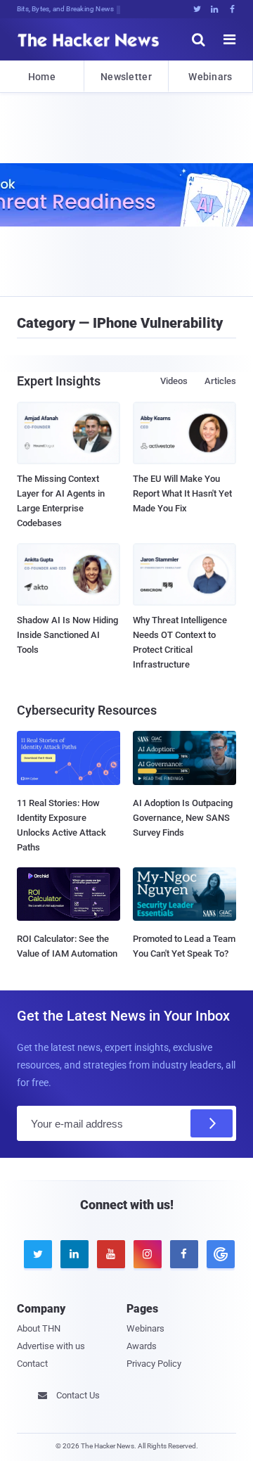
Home (42, 76)
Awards (141, 1346)
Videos (174, 381)
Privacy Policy (153, 1363)
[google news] (218, 1254)
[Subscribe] (211, 1123)
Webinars (210, 76)
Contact (32, 1363)
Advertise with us (51, 1346)
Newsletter (126, 76)
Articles (220, 381)
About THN (38, 1328)
